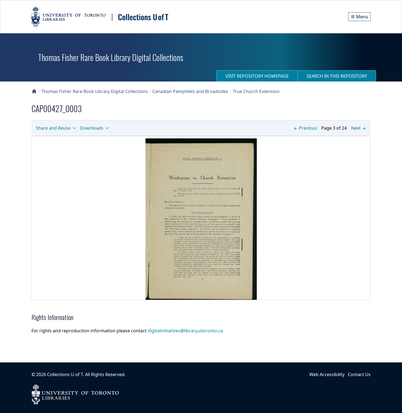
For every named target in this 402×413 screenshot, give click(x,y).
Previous (308, 128)
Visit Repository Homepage (257, 76)
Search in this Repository (337, 76)
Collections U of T (65, 374)
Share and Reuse (53, 128)
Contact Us (359, 374)
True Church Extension (256, 91)
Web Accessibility (327, 374)
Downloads (91, 128)
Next (356, 128)
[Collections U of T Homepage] (34, 91)
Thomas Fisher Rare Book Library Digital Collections (94, 91)
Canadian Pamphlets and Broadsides (190, 91)
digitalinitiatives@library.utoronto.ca (185, 331)
